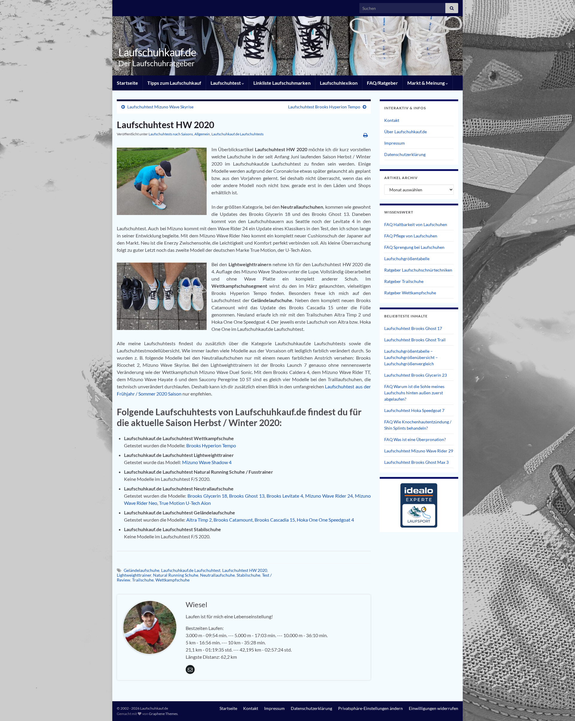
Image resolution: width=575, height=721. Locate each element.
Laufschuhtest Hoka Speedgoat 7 (414, 410)
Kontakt (391, 120)
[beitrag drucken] (365, 135)
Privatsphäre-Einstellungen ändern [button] (370, 708)
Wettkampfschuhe (172, 579)
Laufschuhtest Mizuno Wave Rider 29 (418, 450)
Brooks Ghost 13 (246, 496)
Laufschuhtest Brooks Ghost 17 (413, 328)
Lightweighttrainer (134, 575)
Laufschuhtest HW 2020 (244, 570)
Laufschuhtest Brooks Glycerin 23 (415, 375)
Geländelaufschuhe (141, 570)
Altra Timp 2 (199, 519)
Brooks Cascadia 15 (275, 519)
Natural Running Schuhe (175, 575)
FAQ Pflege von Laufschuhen (410, 235)
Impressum (394, 143)
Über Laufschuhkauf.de (405, 131)
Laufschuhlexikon (339, 83)
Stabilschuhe (248, 575)
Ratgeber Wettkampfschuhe (410, 292)
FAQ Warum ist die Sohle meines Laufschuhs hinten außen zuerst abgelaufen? (414, 393)
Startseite (127, 83)
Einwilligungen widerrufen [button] (433, 708)
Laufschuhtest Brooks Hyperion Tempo (324, 106)
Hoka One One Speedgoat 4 (325, 519)
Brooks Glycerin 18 (207, 496)
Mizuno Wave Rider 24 (329, 496)
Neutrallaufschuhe (217, 575)
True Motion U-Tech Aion (185, 503)
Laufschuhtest (226, 83)
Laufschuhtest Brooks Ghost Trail (415, 339)
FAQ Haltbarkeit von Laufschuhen (415, 224)
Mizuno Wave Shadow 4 (206, 462)
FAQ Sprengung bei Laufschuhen (414, 247)
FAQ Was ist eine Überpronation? (415, 439)
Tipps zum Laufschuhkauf (174, 83)
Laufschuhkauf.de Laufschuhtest (190, 570)
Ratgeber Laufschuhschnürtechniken (418, 269)
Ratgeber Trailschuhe (403, 281)
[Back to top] (561, 707)
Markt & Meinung (426, 83)
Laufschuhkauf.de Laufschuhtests (237, 134)
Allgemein (202, 134)
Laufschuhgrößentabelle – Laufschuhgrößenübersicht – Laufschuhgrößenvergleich (411, 357)
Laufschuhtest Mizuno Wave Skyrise (160, 106)
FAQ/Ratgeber (382, 83)
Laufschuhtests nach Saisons (171, 134)
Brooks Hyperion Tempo (211, 445)
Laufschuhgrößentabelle (406, 258)
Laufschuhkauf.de (157, 52)
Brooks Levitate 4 (285, 496)
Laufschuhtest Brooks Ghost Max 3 (416, 462)
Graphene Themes (163, 713)
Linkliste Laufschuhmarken (282, 83)
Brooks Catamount (233, 519)
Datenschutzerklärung (405, 154)
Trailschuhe (143, 579)
